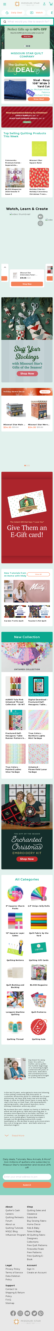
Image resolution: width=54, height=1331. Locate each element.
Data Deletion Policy (13, 1278)
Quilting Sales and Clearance (36, 1212)
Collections (32, 1242)
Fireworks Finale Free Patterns (35, 1251)
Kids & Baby (33, 1228)
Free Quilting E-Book (35, 1258)
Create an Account (37, 1272)
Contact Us (11, 1289)
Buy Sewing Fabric (36, 1221)
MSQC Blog (12, 1231)
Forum (9, 1221)
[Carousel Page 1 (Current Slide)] (25, 465)
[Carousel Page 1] (25, 46)
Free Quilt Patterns (37, 1245)
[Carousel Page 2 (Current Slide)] (27, 46)
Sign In (30, 1269)
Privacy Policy (13, 1269)
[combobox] (27, 22)
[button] (5, 4)
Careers (9, 1214)
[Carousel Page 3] (29, 46)
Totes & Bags (34, 1231)
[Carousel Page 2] (27, 465)
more (44, 392)
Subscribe (32, 1217)
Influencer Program (16, 1235)
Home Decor (34, 1224)
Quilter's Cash (13, 1210)
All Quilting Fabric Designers (36, 1237)
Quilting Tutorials (14, 1228)
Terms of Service (14, 1272)
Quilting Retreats (15, 1217)
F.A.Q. (9, 1299)
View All (38, 574)
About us (10, 1224)
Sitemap (10, 1303)
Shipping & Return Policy (15, 1294)
